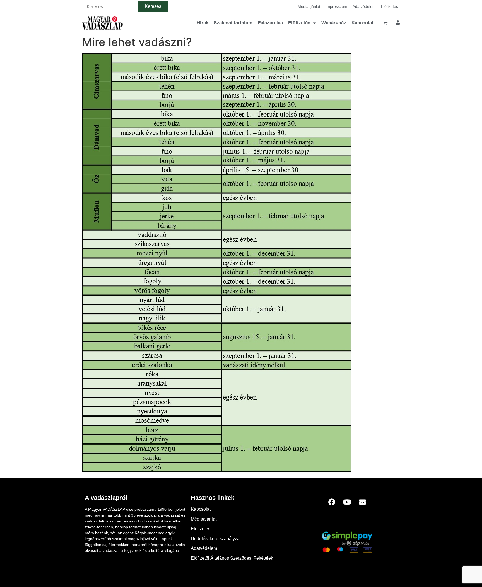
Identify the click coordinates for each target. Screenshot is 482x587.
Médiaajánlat (309, 6)
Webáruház (333, 22)
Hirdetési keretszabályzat (216, 538)
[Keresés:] (110, 6)
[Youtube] (347, 502)
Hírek (202, 22)
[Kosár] (385, 23)
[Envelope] (362, 502)
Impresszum (336, 6)
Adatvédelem (364, 6)
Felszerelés (270, 22)
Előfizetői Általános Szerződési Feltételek (232, 558)
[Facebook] (332, 502)
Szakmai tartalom (233, 22)
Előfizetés (389, 6)
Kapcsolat (362, 22)
